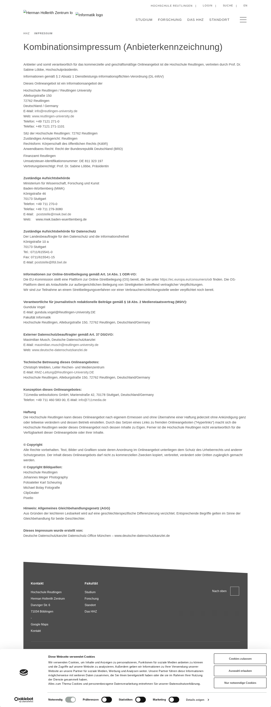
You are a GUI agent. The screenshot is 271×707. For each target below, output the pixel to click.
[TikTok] (192, 613)
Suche (228, 5)
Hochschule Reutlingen (171, 5)
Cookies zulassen (240, 658)
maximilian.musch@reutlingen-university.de (66, 345)
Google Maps (39, 624)
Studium (144, 20)
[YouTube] (226, 613)
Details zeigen (195, 699)
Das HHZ (195, 20)
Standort (219, 20)
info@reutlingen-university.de (56, 111)
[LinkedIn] (203, 613)
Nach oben (219, 591)
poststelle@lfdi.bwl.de (51, 262)
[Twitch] (215, 613)
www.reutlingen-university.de (53, 116)
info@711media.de (92, 400)
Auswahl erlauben (240, 670)
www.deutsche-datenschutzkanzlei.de (59, 350)
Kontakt (36, 630)
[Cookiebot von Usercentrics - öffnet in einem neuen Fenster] (24, 700)
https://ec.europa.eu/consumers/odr (186, 279)
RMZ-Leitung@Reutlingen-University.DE (64, 372)
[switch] (106, 700)
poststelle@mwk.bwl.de (54, 214)
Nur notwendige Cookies (240, 682)
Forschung (170, 20)
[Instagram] (181, 613)
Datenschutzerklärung (184, 683)
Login (207, 5)
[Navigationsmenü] (243, 19)
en (246, 5)
